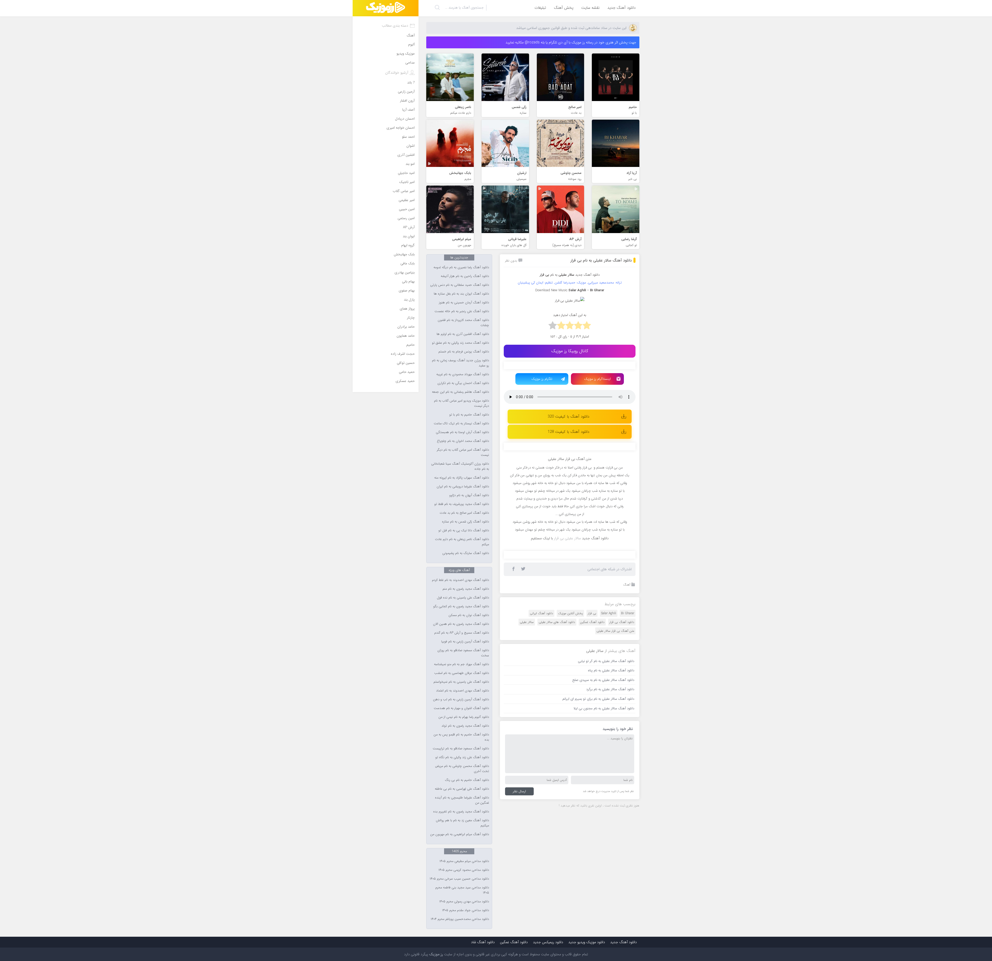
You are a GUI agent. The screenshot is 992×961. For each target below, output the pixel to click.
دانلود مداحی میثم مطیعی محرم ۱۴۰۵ (464, 861)
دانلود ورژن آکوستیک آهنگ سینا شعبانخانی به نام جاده (460, 466)
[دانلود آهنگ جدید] (386, 8)
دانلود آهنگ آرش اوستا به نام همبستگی (462, 432)
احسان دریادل (405, 118)
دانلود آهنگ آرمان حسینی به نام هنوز (464, 302)
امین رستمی (406, 218)
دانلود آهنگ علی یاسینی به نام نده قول (463, 597)
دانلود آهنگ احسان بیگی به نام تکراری (463, 383)
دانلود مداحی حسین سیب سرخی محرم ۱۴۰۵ (459, 878)
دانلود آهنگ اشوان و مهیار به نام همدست (461, 708)
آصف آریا (408, 109)
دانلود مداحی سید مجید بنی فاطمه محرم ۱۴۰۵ (462, 890)
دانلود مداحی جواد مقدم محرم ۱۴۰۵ (465, 910)
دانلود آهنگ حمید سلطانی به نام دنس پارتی (459, 285)
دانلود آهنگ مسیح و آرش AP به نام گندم (461, 632)
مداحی (410, 62)
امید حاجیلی (406, 173)
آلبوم (411, 44)
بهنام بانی (408, 281)
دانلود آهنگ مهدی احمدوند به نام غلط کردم (460, 580)
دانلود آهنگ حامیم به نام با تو (469, 414)
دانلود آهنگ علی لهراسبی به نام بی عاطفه (462, 788)
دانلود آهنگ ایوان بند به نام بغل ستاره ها (461, 293)
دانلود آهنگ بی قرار (621, 727)
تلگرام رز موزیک (541, 379)
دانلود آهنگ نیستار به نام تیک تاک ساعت (461, 423)
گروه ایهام (408, 245)
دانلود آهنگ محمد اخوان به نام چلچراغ (463, 441)
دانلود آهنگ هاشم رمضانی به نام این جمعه (460, 392)
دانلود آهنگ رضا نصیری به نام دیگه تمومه (461, 267)
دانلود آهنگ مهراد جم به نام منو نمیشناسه (461, 664)
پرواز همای (407, 308)
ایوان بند (409, 236)
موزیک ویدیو (406, 53)
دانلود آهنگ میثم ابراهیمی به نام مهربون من (459, 834)
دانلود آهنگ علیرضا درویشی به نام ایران (463, 486)
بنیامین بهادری (404, 272)
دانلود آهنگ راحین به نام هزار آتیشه (465, 276)
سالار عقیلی (527, 727)
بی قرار (592, 718)
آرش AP (409, 227)
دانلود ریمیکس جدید (548, 942)
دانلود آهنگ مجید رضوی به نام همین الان (461, 624)
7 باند (411, 82)
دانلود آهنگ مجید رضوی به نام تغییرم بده (461, 811)
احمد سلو (408, 137)
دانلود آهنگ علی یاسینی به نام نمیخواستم (461, 682)
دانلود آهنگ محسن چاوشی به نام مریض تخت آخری (462, 769)
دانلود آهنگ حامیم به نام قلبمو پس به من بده (461, 737)
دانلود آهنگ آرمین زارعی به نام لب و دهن (461, 699)
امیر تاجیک (407, 182)
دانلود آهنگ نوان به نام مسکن (468, 615)
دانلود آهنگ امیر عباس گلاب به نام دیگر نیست (463, 452)
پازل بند (409, 299)
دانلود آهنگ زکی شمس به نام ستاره (465, 521)
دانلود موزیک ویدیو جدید (586, 942)
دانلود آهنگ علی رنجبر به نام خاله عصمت (462, 311)
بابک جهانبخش (404, 254)
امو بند (410, 164)
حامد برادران (406, 326)
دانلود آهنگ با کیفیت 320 (568, 416)
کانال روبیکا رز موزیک (569, 351)
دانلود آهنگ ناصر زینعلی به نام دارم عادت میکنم (462, 542)
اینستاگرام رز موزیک (597, 379)
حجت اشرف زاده (403, 354)
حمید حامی (407, 372)
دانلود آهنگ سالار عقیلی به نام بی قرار (601, 260)
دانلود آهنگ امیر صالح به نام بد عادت (464, 513)
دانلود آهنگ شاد (483, 942)
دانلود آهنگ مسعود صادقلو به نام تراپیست (461, 748)
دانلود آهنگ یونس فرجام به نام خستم (463, 351)
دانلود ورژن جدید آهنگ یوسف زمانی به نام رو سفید (460, 363)
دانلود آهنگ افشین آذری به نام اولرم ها (463, 334)
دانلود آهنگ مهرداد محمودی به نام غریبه (462, 374)
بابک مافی (407, 263)
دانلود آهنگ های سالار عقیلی (557, 727)
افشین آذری (406, 155)
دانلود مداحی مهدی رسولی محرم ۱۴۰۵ (464, 901)
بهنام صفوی (407, 290)
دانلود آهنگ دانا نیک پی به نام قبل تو (463, 530)
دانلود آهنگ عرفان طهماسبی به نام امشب (461, 673)
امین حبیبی (407, 209)
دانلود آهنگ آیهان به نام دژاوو (469, 495)
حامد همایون (406, 336)
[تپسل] (533, 368)
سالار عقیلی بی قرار (567, 643)
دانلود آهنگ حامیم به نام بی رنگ (467, 780)
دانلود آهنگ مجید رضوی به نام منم (466, 588)
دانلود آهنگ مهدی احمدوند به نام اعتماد (462, 690)
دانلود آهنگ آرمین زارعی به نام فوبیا (465, 641)
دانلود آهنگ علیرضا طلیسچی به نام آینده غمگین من (462, 800)
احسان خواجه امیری (400, 127)
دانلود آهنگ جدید (621, 8)
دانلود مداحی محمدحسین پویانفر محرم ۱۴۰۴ (460, 919)
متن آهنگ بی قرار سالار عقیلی (615, 735)
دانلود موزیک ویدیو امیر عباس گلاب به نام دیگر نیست (461, 403)
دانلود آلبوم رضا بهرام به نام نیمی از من (463, 717)
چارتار (411, 317)
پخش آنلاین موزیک (570, 718)
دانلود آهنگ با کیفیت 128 (568, 432)
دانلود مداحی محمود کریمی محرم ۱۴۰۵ (463, 870)
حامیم (410, 345)
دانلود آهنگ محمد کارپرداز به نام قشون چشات (463, 323)
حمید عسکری (405, 381)
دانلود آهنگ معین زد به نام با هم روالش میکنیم (462, 823)
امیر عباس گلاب (404, 191)
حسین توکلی (406, 363)
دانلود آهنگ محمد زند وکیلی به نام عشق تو (460, 342)
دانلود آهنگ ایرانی (541, 718)
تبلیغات (540, 8)
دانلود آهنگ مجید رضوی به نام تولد (465, 725)
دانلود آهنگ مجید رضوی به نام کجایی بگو (461, 606)
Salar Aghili (608, 718)
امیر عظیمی (407, 200)
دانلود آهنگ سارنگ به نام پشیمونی (465, 553)
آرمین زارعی (406, 91)
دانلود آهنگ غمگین (592, 727)
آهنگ (626, 689)
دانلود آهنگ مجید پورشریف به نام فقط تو (461, 504)
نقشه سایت (590, 8)
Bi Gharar (627, 718)
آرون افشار (407, 100)
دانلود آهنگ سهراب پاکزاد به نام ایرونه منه (461, 477)
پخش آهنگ (564, 8)
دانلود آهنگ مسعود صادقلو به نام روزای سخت (463, 653)
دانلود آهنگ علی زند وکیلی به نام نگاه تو (462, 757)
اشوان (410, 146)
